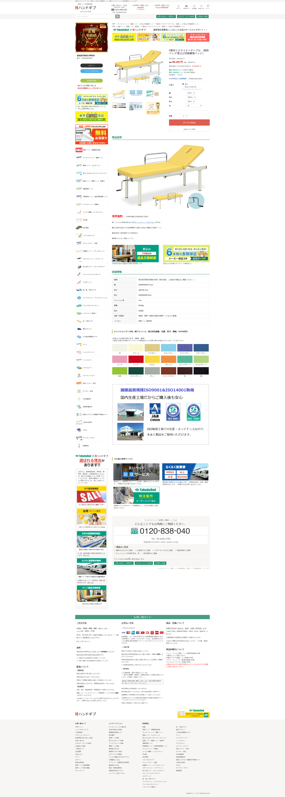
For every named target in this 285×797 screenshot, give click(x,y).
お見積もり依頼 (202, 16)
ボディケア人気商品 (115, 754)
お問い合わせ (79, 740)
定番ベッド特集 (114, 738)
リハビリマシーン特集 (116, 743)
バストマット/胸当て (149, 787)
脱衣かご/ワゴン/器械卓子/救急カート (188, 760)
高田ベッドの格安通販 (82, 765)
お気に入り (78, 754)
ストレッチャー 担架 (149, 762)
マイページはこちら (91, 71)
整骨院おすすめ (114, 749)
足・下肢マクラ (181, 727)
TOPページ (79, 727)
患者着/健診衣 (180, 757)
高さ (170, 101)
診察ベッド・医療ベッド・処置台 (128, 26)
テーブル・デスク (182, 768)
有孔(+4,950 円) (190, 87)
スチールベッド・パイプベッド (152, 768)
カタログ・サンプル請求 (186, 16)
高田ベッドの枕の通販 (82, 768)
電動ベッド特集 (114, 746)
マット (178, 735)
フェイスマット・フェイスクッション (154, 781)
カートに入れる (189, 122)
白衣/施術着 (180, 754)
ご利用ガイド (79, 749)
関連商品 (179, 770)
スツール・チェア (182, 746)
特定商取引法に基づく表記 (84, 738)
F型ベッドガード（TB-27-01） (144, 222)
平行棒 (144, 754)
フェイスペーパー (182, 738)
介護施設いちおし (114, 760)
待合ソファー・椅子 (182, 749)
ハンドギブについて (81, 729)
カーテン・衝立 (181, 751)
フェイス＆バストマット (150, 784)
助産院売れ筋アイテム (116, 770)
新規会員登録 (91, 80)
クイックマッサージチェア (151, 773)
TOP (113, 24)
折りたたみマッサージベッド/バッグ (154, 738)
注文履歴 (78, 751)
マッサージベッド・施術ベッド (128, 24)
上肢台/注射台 (180, 762)
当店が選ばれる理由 (115, 729)
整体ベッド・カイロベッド (151, 735)
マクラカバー (180, 743)
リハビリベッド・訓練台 (150, 749)
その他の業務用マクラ (183, 732)
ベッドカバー (180, 740)
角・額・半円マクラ (149, 779)
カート (77, 757)
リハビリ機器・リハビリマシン (152, 751)
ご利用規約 (78, 732)
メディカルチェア (148, 760)
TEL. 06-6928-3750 (160, 539)
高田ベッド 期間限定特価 (151, 729)
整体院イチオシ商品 (115, 751)
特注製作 (112, 735)
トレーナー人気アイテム (117, 773)
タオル (178, 765)
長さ (170, 97)
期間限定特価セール (115, 732)
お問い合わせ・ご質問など (166, 16)
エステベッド (146, 776)
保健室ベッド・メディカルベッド (153, 765)
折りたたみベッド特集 (116, 740)
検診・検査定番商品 (115, 768)
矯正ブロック (180, 729)
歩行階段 (145, 757)
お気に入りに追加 (189, 129)
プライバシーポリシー (82, 735)
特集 (143, 727)
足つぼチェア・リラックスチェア (153, 770)
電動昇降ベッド (147, 743)
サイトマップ (79, 770)
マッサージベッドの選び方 (117, 727)
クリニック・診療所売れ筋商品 (119, 762)
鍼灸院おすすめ (114, 765)
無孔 (186, 84)
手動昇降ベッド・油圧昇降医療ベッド (154, 746)
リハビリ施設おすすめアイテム (119, 757)
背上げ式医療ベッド (147, 24)
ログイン (92, 65)
